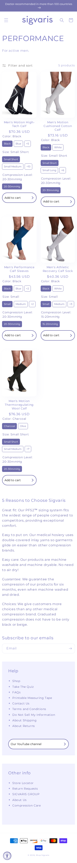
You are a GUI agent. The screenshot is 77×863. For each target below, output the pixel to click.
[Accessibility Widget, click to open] (7, 856)
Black (7, 143)
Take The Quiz (23, 687)
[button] (6, 20)
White (57, 146)
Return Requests (25, 788)
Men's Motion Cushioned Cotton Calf (58, 126)
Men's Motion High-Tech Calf (19, 124)
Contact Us (21, 703)
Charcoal (9, 425)
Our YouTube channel (26, 744)
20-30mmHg (12, 185)
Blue (18, 143)
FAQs (16, 692)
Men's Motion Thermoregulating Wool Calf (19, 404)
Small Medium (12, 165)
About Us (19, 800)
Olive (23, 425)
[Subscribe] (70, 648)
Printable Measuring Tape (32, 698)
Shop (16, 681)
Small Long (49, 169)
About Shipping (24, 720)
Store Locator (23, 783)
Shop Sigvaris (42, 855)
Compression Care (26, 805)
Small (7, 303)
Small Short (11, 158)
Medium (21, 303)
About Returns (23, 726)
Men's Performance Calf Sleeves (19, 269)
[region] (38, 6)
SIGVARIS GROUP (25, 794)
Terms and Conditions (29, 709)
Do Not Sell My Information (33, 715)
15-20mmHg (50, 323)
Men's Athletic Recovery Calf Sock (58, 269)
